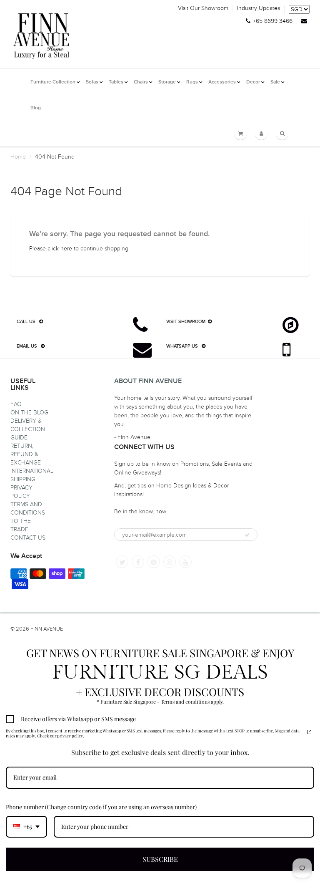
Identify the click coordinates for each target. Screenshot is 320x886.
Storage (167, 82)
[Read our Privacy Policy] (309, 732)
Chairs (141, 82)
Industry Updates (258, 8)
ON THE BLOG (29, 412)
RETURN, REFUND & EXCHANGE (25, 454)
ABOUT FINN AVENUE (148, 381)
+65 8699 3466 (272, 21)
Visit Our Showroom (203, 8)
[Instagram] (169, 561)
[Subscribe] (247, 535)
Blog (35, 108)
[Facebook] (138, 561)
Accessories (222, 82)
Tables (116, 82)
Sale (275, 82)
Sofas (92, 82)
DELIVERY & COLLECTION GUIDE (27, 429)
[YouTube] (185, 561)
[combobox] (26, 827)
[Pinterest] (154, 561)
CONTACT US (27, 537)
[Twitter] (122, 561)
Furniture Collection (52, 82)
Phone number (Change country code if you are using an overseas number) (101, 807)
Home (18, 156)
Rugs (192, 82)
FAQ (16, 404)
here (66, 248)
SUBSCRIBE (160, 859)
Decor (253, 82)
